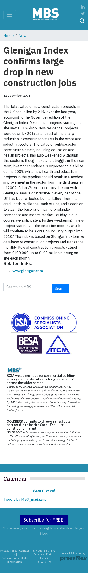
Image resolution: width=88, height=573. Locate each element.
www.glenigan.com (27, 271)
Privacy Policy (8, 550)
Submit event (44, 490)
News (23, 35)
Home (9, 35)
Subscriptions (10, 558)
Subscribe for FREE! (44, 520)
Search (60, 288)
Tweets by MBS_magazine (25, 499)
